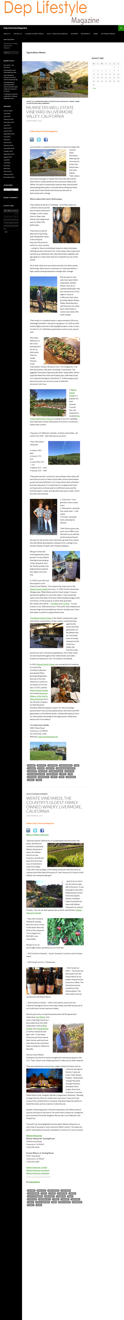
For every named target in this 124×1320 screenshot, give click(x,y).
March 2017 (8, 128)
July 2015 (7, 160)
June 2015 (7, 163)
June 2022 (7, 113)
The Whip (54, 603)
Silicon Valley (62, 101)
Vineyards (32, 777)
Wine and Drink (9, 39)
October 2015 (8, 151)
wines (39, 780)
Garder (72, 1193)
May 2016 (7, 140)
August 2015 (8, 157)
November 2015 (9, 148)
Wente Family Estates (46, 664)
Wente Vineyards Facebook (37, 1170)
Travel (95, 33)
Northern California (36, 774)
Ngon (70, 1196)
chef (76, 765)
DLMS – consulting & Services (57, 33)
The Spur (66, 603)
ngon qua (69, 771)
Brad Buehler (53, 1190)
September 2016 (9, 134)
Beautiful (41, 765)
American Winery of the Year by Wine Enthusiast (39, 696)
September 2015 (9, 154)
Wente (54, 777)
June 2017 (7, 125)
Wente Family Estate (72, 393)
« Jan (94, 88)
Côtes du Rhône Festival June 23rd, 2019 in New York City (11, 77)
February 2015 (8, 174)
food (44, 1193)
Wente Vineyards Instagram (37, 1173)
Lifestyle (30, 101)
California (53, 765)
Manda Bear (34, 1182)
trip (70, 774)
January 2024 (8, 111)
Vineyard (65, 1199)
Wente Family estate (38, 589)
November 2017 (9, 122)
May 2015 (7, 166)
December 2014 (9, 177)
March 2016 (8, 142)
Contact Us (17, 33)
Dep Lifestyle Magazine (15, 28)
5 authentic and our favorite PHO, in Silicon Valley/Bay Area (11, 96)
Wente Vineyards (34, 1135)
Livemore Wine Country (66, 768)
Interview (74, 33)
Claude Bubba (42, 1028)
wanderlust (43, 777)
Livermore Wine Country (45, 101)
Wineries (45, 103)
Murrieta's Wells (56, 771)
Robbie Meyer (52, 774)
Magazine (43, 771)
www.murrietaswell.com (48, 736)
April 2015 (7, 168)
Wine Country (64, 1202)
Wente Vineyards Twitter (36, 1167)
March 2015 (8, 171)
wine (62, 777)
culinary (31, 768)
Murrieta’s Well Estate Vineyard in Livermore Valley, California (50, 112)
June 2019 (7, 116)
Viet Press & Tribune (108, 33)
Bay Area (31, 765)
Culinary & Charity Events (34, 33)
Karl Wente (40, 1017)
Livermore (32, 771)
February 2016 (8, 145)
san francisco (44, 1199)
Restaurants (85, 33)
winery (31, 780)
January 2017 (8, 131)
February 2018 (8, 119)
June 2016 (7, 137)
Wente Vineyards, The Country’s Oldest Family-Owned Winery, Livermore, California (54, 805)
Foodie (41, 768)
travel (63, 774)
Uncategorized (33, 794)
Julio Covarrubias (35, 1196)
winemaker (71, 777)
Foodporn (62, 1193)
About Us (7, 33)
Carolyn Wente (66, 765)
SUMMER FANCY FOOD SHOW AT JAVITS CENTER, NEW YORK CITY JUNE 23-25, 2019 (11, 87)
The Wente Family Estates (41, 618)
